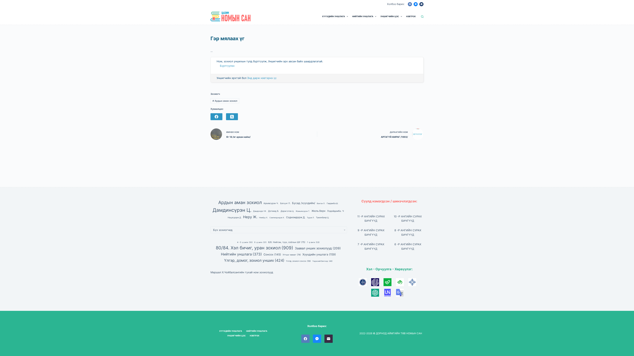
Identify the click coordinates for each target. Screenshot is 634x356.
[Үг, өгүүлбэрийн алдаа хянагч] (390, 283)
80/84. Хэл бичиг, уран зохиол (254, 247)
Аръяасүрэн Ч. (271, 203)
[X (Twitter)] (232, 116)
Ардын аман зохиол (224, 100)
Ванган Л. (321, 203)
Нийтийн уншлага (241, 254)
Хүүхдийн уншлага (319, 254)
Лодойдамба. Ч (335, 211)
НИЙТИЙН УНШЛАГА (362, 16)
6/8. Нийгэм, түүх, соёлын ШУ (286, 242)
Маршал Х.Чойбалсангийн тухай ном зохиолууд (242, 272)
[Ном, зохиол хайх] (422, 16)
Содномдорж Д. (295, 217)
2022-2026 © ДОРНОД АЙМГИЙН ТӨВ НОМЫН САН (390, 333)
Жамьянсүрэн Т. (303, 211)
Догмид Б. (273, 211)
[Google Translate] (401, 293)
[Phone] (421, 4)
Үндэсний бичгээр (322, 261)
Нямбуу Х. (263, 218)
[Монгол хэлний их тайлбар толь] (365, 283)
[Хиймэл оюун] (377, 293)
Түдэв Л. (310, 218)
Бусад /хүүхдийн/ (303, 203)
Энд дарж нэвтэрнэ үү (262, 78)
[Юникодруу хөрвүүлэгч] (390, 293)
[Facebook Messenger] (416, 4)
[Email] (328, 339)
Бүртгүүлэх (227, 65)
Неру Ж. (250, 217)
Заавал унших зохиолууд (318, 248)
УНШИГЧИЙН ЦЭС (389, 16)
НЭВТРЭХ (411, 16)
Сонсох (272, 254)
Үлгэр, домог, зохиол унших (254, 260)
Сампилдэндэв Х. (276, 218)
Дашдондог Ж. (259, 211)
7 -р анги (313, 242)
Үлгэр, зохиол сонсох (298, 261)
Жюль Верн (318, 210)
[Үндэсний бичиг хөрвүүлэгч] (402, 283)
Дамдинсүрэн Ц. (232, 210)
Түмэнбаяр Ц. (322, 217)
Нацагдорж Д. (234, 217)
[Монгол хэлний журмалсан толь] (377, 283)
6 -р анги (260, 242)
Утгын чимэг (292, 254)
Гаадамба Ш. (332, 203)
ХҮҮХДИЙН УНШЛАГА (333, 16)
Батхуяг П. (285, 203)
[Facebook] (410, 4)
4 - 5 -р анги (245, 242)
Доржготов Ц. (287, 211)
